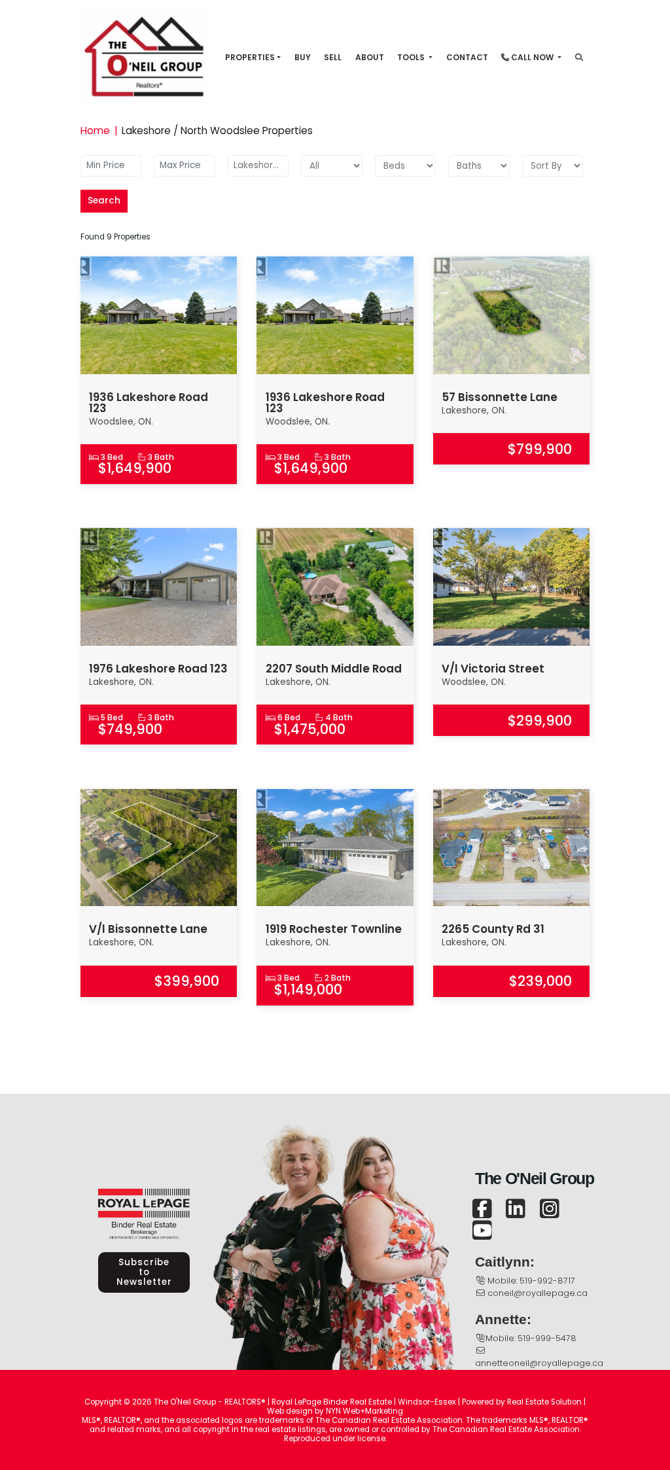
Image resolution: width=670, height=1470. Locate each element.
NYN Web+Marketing (364, 1411)
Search (104, 200)
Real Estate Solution (544, 1402)
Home (95, 130)
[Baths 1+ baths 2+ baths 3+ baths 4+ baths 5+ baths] (478, 165)
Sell (333, 57)
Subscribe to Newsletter (144, 1272)
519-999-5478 (547, 1338)
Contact (467, 57)
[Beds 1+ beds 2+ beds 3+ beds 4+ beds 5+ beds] (405, 165)
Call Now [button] (532, 57)
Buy (302, 57)
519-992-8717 (547, 1280)
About (369, 57)
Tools (412, 57)
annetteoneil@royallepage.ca (539, 1363)
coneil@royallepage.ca (537, 1293)
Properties (250, 57)
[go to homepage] (148, 57)
